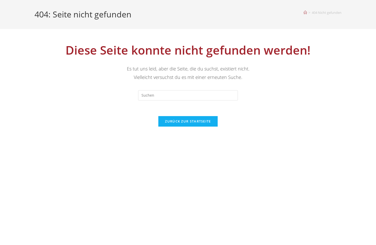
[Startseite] (305, 12)
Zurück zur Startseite (188, 121)
